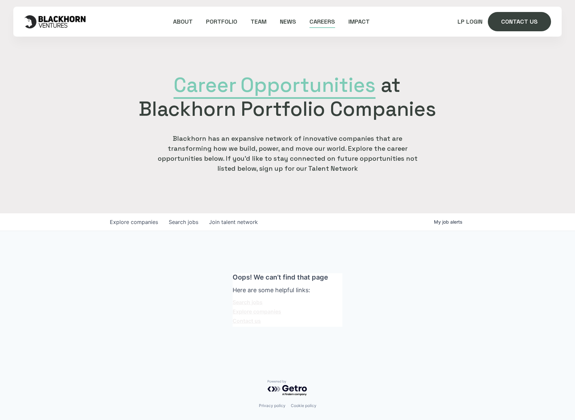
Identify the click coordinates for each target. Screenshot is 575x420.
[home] (55, 21)
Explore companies (257, 311)
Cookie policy (303, 405)
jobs (183, 222)
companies (134, 222)
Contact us (247, 320)
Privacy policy (272, 405)
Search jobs (248, 302)
